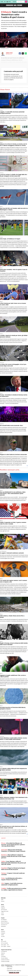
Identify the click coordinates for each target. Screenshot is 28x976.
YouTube (2, 936)
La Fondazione (4, 951)
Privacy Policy (10, 966)
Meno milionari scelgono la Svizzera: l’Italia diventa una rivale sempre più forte (13, 856)
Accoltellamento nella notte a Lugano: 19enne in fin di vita (11, 878)
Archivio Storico (4, 921)
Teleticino (3, 953)
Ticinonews (3, 956)
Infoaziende (3, 926)
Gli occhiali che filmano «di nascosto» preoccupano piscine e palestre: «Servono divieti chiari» (13, 844)
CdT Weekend (3, 919)
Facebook (3, 931)
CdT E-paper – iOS (5, 944)
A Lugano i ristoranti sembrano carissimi (13, 873)
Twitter (2, 934)
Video (2, 899)
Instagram (3, 933)
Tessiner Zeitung (4, 958)
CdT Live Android (4, 943)
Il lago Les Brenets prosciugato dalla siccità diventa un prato (13, 868)
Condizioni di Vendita (5, 961)
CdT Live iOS (3, 941)
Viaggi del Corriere (4, 911)
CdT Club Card (4, 909)
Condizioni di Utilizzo (5, 959)
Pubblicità (3, 908)
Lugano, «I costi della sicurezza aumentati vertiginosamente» (11, 884)
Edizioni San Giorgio (5, 923)
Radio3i (2, 954)
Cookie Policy (9, 968)
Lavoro (2, 913)
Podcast (2, 901)
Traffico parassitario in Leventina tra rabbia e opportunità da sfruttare (13, 889)
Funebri (2, 914)
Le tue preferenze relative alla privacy (14, 970)
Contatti (2, 906)
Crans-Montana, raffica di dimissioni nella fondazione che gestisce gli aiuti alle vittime (13, 863)
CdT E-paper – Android (5, 946)
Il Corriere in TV (4, 924)
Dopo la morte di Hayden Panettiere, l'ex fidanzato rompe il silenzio (13, 850)
